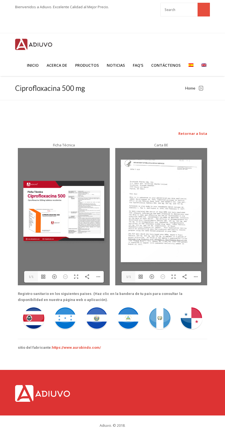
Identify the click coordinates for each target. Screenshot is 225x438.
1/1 (31, 277)
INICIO (33, 65)
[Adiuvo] (33, 44)
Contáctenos (166, 65)
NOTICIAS (116, 65)
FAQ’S (138, 65)
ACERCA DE (57, 65)
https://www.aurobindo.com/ (76, 347)
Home (190, 88)
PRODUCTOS (87, 65)
